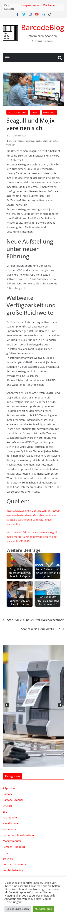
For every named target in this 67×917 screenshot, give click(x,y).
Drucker (7, 805)
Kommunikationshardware (19, 835)
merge (12, 140)
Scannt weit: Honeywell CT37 (40, 629)
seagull (36, 140)
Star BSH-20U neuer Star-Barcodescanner (35, 620)
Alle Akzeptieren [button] (43, 908)
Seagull (34, 112)
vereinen (10, 144)
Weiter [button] (59, 705)
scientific (27, 140)
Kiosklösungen (11, 823)
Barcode (8, 794)
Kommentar (10, 829)
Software (8, 858)
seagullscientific (49, 140)
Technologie (49, 112)
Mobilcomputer (12, 841)
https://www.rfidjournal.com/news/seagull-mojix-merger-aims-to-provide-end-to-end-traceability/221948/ (32, 537)
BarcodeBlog (42, 27)
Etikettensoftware (17, 112)
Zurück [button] (7, 705)
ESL (5, 811)
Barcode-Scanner (13, 800)
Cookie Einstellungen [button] (18, 908)
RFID (5, 852)
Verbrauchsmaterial (15, 864)
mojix (19, 140)
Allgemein (9, 788)
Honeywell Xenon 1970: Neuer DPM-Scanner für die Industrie (38, 7)
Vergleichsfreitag (13, 870)
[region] (33, 706)
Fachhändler (10, 817)
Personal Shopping (14, 847)
